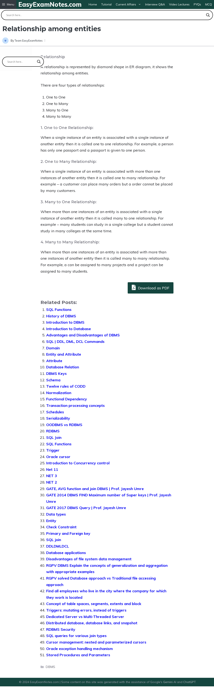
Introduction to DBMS (65, 322)
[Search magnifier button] (208, 15)
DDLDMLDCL (57, 546)
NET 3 (51, 475)
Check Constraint (61, 527)
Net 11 (52, 469)
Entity (51, 520)
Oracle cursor (58, 456)
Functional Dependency (66, 399)
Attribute (54, 360)
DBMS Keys (56, 373)
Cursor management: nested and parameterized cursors (96, 642)
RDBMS (53, 431)
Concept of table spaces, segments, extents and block (93, 603)
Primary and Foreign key (68, 533)
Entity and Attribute (63, 354)
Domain (53, 348)
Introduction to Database (68, 328)
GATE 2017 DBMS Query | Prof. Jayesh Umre (86, 507)
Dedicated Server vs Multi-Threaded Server (85, 616)
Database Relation (62, 367)
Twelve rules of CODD (65, 386)
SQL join (53, 539)
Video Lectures (179, 4)
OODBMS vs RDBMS (64, 424)
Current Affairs (126, 4)
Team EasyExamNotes (29, 40)
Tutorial (106, 4)
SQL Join (53, 437)
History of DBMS (61, 316)
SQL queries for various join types (76, 635)
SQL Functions (58, 309)
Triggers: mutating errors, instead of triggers (86, 610)
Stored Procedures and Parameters (78, 654)
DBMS (50, 667)
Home (93, 4)
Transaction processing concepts (75, 405)
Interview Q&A (155, 4)
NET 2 (51, 482)
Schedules (55, 412)
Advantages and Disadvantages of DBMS (83, 335)
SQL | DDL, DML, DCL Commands (75, 341)
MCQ (208, 4)
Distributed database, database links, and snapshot (91, 623)
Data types (56, 514)
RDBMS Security (60, 629)
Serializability (58, 418)
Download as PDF (153, 288)
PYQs (197, 4)
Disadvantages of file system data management (88, 559)
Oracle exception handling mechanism (79, 648)
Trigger (53, 450)
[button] (8, 4)
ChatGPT (189, 682)
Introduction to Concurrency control (78, 463)
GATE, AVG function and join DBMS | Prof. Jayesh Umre (95, 488)
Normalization (58, 392)
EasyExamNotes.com (50, 4)
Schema (53, 380)
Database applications (66, 552)
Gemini (168, 682)
